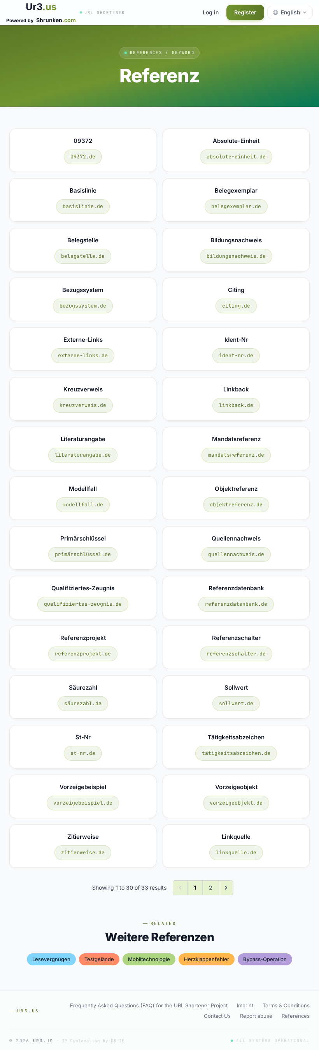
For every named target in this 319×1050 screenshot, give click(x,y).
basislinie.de (83, 206)
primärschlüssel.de (83, 554)
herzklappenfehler (206, 959)
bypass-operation (265, 959)
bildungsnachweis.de (236, 256)
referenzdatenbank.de (236, 604)
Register (245, 12)
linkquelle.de (236, 852)
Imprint (245, 1005)
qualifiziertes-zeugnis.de (83, 604)
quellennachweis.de (236, 554)
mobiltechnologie (149, 959)
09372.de (82, 156)
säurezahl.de (83, 703)
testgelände (99, 959)
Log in (211, 12)
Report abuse (256, 1016)
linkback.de (236, 405)
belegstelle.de (83, 256)
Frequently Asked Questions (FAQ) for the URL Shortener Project (149, 1005)
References (296, 1016)
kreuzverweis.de (83, 405)
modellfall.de (83, 504)
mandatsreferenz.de (236, 455)
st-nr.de (82, 753)
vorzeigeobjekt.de (236, 803)
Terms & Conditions (286, 1005)
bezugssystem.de (83, 305)
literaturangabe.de (83, 455)
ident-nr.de (236, 355)
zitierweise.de (83, 852)
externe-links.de (83, 355)
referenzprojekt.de (83, 653)
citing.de (236, 305)
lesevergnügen (51, 959)
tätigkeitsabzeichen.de (236, 753)
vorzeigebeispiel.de (82, 803)
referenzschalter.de (236, 653)
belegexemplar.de (236, 206)
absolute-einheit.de (236, 156)
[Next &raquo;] (226, 887)
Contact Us (217, 1016)
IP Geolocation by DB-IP (93, 1040)
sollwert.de (236, 703)
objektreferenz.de (236, 504)
